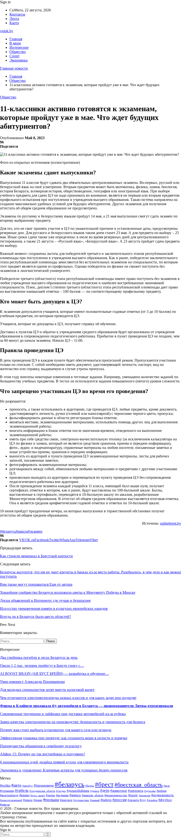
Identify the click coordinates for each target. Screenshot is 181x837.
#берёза (89, 785)
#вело (167, 785)
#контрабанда (9, 795)
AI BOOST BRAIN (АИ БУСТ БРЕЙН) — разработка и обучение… (54, 674)
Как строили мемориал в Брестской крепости (36, 556)
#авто (16, 785)
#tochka (5, 785)
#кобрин (161, 791)
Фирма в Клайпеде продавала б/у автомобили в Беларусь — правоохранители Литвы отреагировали (86, 706)
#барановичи (44, 785)
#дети (104, 790)
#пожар (37, 800)
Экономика (18, 60)
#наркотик (144, 795)
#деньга (94, 790)
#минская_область (92, 795)
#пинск (28, 800)
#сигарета (133, 800)
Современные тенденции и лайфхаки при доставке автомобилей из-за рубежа (63, 714)
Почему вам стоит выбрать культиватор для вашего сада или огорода (55, 730)
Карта (14, 23)
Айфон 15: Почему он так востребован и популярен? (42, 754)
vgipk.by (6, 31)
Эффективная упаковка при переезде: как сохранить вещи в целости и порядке (63, 738)
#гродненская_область (42, 791)
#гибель (22, 790)
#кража (24, 795)
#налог (133, 795)
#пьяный (95, 800)
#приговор (66, 800)
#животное (118, 791)
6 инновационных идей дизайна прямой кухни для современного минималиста (64, 762)
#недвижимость (162, 795)
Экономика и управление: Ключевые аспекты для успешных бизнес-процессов (64, 770)
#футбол (165, 800)
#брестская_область (139, 784)
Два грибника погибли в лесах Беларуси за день (39, 657)
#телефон (152, 800)
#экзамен (35, 531)
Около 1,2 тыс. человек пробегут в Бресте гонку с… (42, 666)
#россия (119, 799)
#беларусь (8, 531)
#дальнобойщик (78, 791)
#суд (143, 800)
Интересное (19, 47)
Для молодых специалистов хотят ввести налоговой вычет (47, 690)
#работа (106, 800)
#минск (75, 795)
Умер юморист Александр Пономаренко (32, 682)
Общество (17, 52)
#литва (50, 795)
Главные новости (14, 68)
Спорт (14, 56)
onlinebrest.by (170, 523)
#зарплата (135, 791)
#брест (104, 784)
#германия (7, 791)
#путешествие (81, 800)
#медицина (62, 795)
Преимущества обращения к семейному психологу (41, 746)
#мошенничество (115, 795)
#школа (22, 531)
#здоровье (150, 790)
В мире (15, 43)
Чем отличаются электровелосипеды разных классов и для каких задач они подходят (68, 698)
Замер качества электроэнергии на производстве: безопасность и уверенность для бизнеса (72, 722)
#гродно (61, 790)
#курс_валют (37, 795)
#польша (51, 799)
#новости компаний (11, 800)
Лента (14, 19)
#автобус (27, 785)
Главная (15, 39)
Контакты (17, 14)
